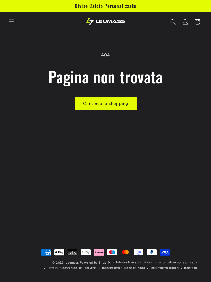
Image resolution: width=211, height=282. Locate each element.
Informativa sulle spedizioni (123, 268)
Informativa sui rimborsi (134, 262)
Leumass (72, 262)
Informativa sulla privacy (178, 262)
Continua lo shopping (105, 103)
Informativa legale (164, 268)
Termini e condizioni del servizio (72, 268)
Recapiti (190, 268)
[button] (11, 22)
